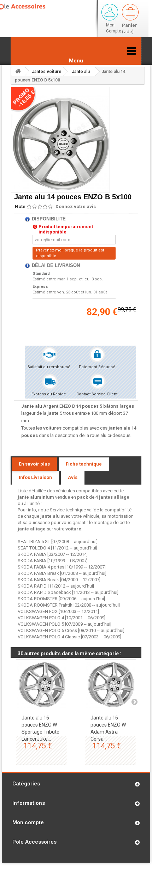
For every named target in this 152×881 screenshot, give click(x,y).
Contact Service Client (96, 394)
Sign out (109, 12)
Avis (72, 477)
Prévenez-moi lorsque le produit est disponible (70, 253)
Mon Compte (113, 28)
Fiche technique (84, 464)
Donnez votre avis (75, 206)
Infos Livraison (35, 477)
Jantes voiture (47, 71)
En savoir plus (34, 464)
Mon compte (28, 822)
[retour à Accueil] (18, 71)
